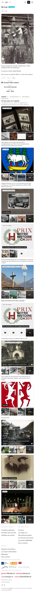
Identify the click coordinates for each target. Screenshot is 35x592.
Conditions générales (8, 530)
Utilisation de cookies (8, 535)
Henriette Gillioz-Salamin (11, 82)
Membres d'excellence (8, 549)
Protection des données (8, 532)
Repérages (4, 554)
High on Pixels (7, 590)
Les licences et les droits (25, 538)
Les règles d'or (22, 532)
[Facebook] (2, 585)
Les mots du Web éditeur (9, 551)
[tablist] (17, 97)
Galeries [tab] (4, 96)
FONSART (10, 588)
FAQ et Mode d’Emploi (25, 535)
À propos (21, 530)
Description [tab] (25, 96)
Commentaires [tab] (15, 96)
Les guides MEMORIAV (25, 540)
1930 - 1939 (10, 91)
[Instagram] (4, 585)
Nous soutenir (5, 557)
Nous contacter (23, 543)
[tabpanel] (17, 312)
